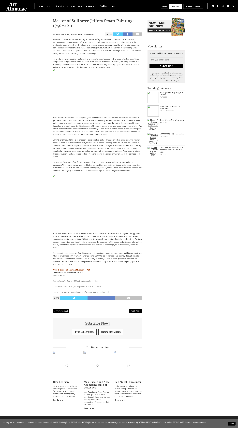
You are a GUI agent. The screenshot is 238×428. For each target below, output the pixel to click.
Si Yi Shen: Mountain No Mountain (170, 107)
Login (164, 6)
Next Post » (136, 311)
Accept (231, 424)
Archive (103, 6)
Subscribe (176, 6)
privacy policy (171, 73)
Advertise (90, 6)
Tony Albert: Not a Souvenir (172, 120)
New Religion (61, 382)
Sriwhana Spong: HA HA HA (172, 133)
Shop (112, 6)
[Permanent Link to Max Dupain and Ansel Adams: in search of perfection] (97, 365)
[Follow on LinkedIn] (213, 6)
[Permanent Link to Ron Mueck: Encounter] (128, 365)
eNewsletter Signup (193, 6)
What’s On (44, 6)
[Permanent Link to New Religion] (67, 365)
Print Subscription (84, 331)
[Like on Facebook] (217, 6)
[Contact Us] (228, 6)
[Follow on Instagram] (222, 6)
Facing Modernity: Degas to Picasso (171, 93)
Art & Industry (73, 6)
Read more (58, 400)
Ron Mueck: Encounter (128, 382)
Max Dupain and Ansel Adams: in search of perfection (97, 385)
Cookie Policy (184, 423)
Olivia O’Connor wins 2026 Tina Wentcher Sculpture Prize (171, 150)
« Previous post (61, 311)
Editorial (58, 6)
